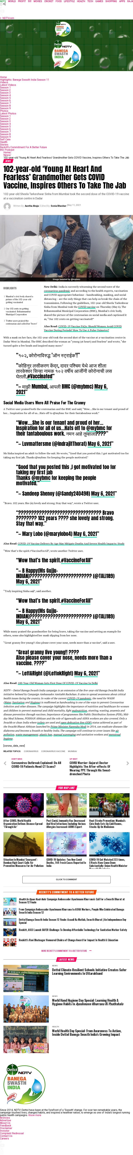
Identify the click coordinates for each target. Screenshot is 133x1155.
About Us (5, 1122)
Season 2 (5, 90)
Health (3, 142)
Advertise (5, 1120)
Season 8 (5, 105)
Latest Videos (8, 84)
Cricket (48, 1)
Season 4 (5, 95)
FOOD (59, 1)
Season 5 (5, 97)
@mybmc (95, 428)
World (12, 1)
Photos (4, 110)
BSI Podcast (7, 149)
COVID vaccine (87, 307)
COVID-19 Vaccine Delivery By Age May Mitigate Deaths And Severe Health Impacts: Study (71, 543)
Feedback (5, 1125)
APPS (122, 1)
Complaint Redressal (12, 1133)
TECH (90, 1)
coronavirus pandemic (57, 291)
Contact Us (6, 1135)
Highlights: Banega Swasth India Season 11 (24, 79)
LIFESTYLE (69, 1)
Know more (34, 1115)
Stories (4, 144)
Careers (4, 1138)
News (7, 155)
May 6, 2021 (99, 443)
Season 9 (5, 108)
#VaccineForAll (75, 560)
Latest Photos (8, 113)
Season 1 (5, 87)
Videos (4, 82)
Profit (22, 1)
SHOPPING (111, 1)
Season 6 (5, 100)
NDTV (3, 1)
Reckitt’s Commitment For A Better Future (23, 147)
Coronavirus (31, 751)
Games (99, 1)
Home (3, 77)
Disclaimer (6, 1128)
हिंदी (29, 1)
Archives (5, 1117)
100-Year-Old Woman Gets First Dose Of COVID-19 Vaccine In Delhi (58, 683)
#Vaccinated (39, 376)
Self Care (5, 139)
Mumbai (72, 751)
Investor (4, 1130)
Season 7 (5, 103)
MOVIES (38, 1)
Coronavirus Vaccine (53, 751)
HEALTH (81, 1)
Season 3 (5, 92)
